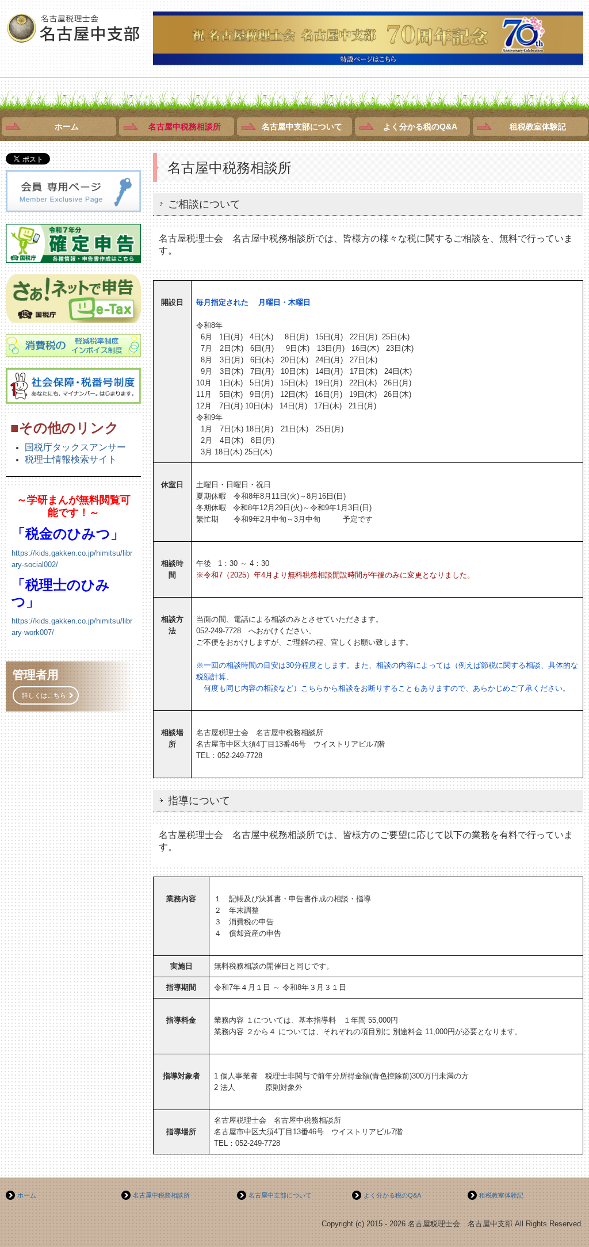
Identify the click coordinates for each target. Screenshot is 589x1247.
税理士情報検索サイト (71, 459)
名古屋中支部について (302, 126)
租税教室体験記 (538, 126)
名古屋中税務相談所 (184, 126)
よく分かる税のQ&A (420, 126)
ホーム (67, 126)
